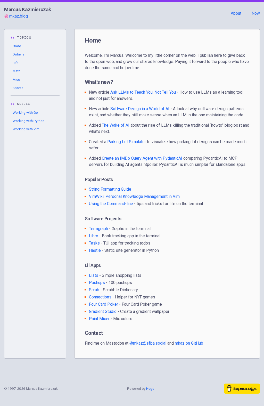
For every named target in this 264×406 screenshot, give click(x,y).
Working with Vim (26, 129)
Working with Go (25, 112)
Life (15, 63)
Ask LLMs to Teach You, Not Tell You (143, 92)
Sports (18, 88)
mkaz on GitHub (189, 343)
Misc (16, 79)
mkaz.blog (18, 16)
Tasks (94, 243)
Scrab (94, 289)
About (236, 13)
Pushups (97, 282)
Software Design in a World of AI (139, 108)
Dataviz (18, 54)
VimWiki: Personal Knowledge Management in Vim (134, 196)
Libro (93, 235)
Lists (93, 275)
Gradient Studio (103, 311)
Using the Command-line (111, 203)
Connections (100, 297)
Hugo (150, 388)
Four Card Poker (103, 304)
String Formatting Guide (110, 189)
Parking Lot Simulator (126, 141)
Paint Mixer (99, 318)
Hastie (95, 250)
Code (17, 46)
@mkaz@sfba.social (147, 343)
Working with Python (28, 121)
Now (256, 13)
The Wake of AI (115, 125)
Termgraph (98, 228)
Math (16, 71)
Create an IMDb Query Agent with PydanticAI (142, 158)
